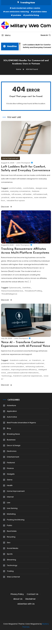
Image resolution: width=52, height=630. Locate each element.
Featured (11, 462)
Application (12, 411)
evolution (5, 369)
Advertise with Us (26, 603)
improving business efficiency (24, 369)
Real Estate (12, 531)
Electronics (11, 451)
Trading (10, 571)
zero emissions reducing (17, 11)
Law (8, 502)
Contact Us (32, 594)
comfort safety (15, 188)
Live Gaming (12, 508)
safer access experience (22, 197)
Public (9, 525)
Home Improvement (10, 158)
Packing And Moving (15, 519)
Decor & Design (13, 445)
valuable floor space (16, 200)
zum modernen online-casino (26, 8)
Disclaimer (30, 598)
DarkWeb (27, 287)
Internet (10, 497)
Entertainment (13, 457)
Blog (9, 428)
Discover (5, 206)
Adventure (11, 405)
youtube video (40, 11)
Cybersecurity (15, 287)
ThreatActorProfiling (33, 291)
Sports (10, 554)
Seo (8, 542)
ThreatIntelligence (9, 294)
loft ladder (27, 194)
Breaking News (13, 434)
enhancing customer (35, 366)
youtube (17, 15)
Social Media (12, 548)
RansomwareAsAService (12, 291)
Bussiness (11, 439)
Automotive (12, 417)
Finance (10, 468)
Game (9, 479)
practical (5, 197)
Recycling (11, 537)
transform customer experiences (27, 376)
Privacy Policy (17, 594)
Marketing (11, 514)
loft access (16, 194)
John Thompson (23, 163)
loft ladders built (40, 194)
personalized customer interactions (23, 372)
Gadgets (11, 474)
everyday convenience (20, 191)
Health (10, 485)
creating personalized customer (30, 363)
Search (44, 35)
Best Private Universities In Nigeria (21, 422)
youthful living (32, 15)
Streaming (11, 559)
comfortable (28, 188)
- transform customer (18, 360)
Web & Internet (13, 577)
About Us (17, 598)
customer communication (12, 366)
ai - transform (35, 360)
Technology (6, 376)
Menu (8, 35)
